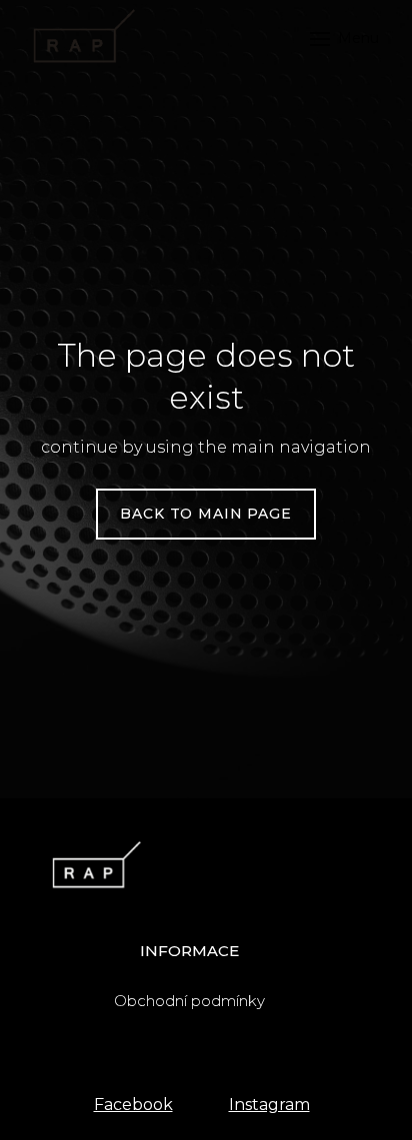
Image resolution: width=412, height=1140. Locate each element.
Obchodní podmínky (189, 1000)
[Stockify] (80, 38)
